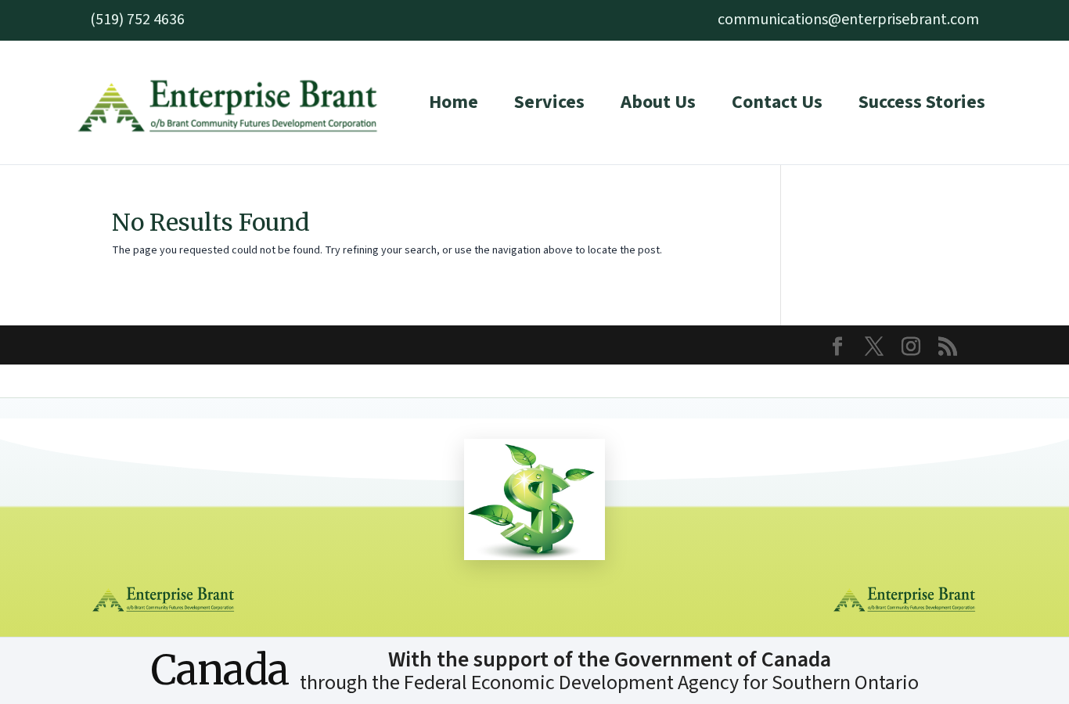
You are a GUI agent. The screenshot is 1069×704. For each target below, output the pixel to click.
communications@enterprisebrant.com (848, 20)
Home (453, 102)
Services (549, 102)
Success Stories (921, 102)
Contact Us (777, 102)
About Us (658, 102)
